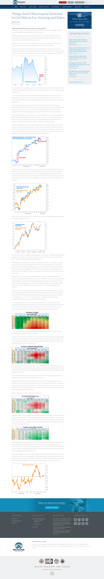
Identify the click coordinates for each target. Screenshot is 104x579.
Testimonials (55, 6)
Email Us (36, 527)
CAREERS (58, 566)
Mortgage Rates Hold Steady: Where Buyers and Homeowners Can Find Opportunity (79, 72)
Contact (87, 6)
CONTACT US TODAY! (52, 507)
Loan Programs (66, 6)
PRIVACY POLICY (38, 566)
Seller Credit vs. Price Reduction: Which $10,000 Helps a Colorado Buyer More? (78, 41)
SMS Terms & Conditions (49, 566)
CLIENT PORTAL (66, 566)
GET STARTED (79, 25)
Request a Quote (44, 6)
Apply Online (32, 6)
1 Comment (79, 44)
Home (15, 6)
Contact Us (14, 523)
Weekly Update (16, 24)
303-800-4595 (37, 524)
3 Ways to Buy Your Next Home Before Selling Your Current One (78, 57)
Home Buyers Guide (16, 520)
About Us (23, 6)
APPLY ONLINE (63, 2)
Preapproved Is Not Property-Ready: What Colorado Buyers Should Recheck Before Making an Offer (79, 49)
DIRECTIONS (36, 521)
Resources (78, 6)
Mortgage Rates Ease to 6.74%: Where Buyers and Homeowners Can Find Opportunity (79, 64)
